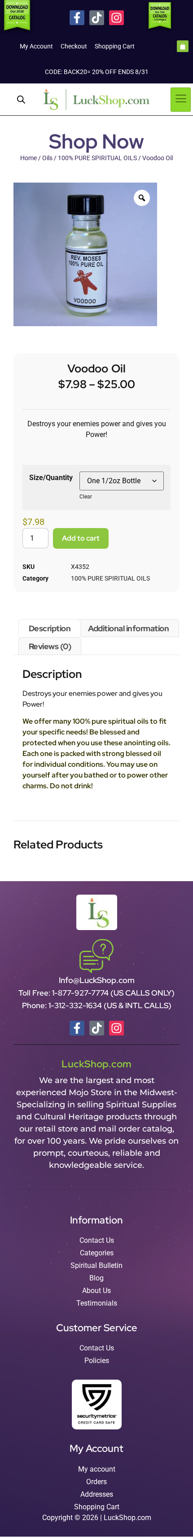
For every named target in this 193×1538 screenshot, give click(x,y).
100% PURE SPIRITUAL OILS (97, 158)
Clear (85, 497)
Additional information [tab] (128, 628)
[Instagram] (116, 17)
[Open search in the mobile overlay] (21, 100)
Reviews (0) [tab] (50, 646)
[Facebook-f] (77, 17)
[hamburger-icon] (181, 99)
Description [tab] (50, 628)
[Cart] (183, 46)
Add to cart (81, 538)
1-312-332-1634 (76, 1005)
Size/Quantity (51, 477)
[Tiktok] (96, 17)
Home (28, 158)
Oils (47, 158)
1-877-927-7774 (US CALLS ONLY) (113, 993)
